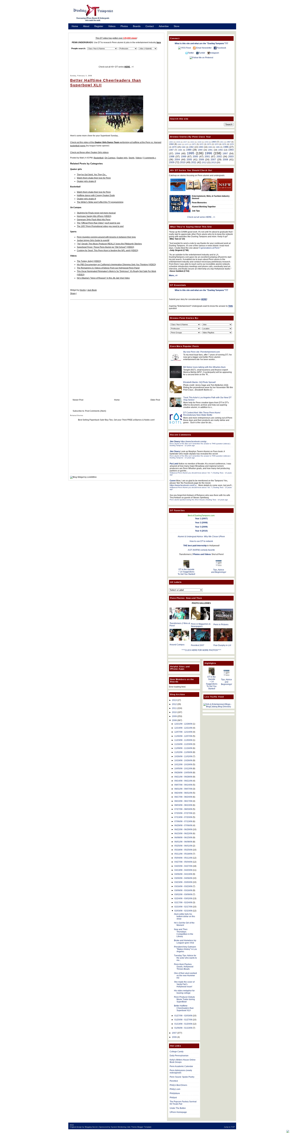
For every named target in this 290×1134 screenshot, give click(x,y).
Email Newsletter (204, 48)
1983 (201, 147)
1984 (210, 147)
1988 (180, 150)
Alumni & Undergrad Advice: (201, 536)
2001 (207, 156)
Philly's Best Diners (178, 1085)
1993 (231, 149)
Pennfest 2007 (197, 645)
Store (176, 26)
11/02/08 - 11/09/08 (183, 752)
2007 (213, 159)
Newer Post (78, 400)
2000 (195, 156)
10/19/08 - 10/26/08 (183, 760)
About (86, 26)
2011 (193, 162)
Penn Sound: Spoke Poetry (182, 1077)
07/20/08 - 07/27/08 (183, 813)
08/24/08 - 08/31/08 (183, 793)
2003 (231, 156)
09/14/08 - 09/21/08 (183, 781)
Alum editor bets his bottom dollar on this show (184, 916)
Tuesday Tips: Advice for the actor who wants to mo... (185, 957)
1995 (190, 153)
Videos (111, 26)
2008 (225, 159)
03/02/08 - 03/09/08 (183, 894)
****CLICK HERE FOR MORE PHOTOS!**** (201, 650)
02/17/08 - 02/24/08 (183, 902)
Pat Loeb (174, 463)
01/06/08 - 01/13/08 (183, 1028)
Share (73, 293)
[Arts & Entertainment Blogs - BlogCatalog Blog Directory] (218, 706)
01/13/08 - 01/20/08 (183, 1024)
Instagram (214, 53)
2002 (219, 156)
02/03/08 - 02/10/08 (183, 911)
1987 (171, 150)
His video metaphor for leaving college (184, 991)
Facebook (221, 48)
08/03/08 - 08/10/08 (183, 805)
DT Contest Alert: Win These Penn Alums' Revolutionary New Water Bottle (202, 413)
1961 (222, 142)
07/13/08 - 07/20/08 (183, 817)
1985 (218, 147)
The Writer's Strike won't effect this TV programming (100, 202)
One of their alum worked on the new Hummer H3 (185, 975)
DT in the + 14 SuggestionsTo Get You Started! (186, 571)
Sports (131, 158)
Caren (173, 480)
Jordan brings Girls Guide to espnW (93, 240)
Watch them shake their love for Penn (94, 178)
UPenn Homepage (178, 1112)
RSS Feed (186, 48)
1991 (210, 150)
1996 (208, 153)
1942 (192, 142)
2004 (177, 159)
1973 (209, 144)
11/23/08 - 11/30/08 (183, 740)
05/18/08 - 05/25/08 (183, 850)
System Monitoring (118, 1127)
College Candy (176, 1051)
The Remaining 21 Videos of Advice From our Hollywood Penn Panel (108, 268)
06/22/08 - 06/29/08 (183, 829)
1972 (201, 144)
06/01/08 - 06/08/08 (183, 842)
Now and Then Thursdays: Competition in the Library (183, 933)
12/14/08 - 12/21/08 (183, 728)
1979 (174, 147)
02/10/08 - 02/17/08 (183, 907)
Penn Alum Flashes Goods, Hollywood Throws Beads (183, 966)
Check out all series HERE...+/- (201, 217)
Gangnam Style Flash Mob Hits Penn (93, 219)
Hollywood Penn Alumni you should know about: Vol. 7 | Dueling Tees (196, 473)
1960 (213, 142)
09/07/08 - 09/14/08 (183, 785)
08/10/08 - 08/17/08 (183, 801)
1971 (194, 144)
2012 (204, 162)
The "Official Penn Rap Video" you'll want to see (98, 223)
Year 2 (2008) (201, 522)
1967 (229, 142)
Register (98, 26)
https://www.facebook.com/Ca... (184, 485)
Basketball (99, 158)
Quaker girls (122, 158)
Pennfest (174, 1081)
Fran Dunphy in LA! (222, 645)
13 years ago (190, 458)
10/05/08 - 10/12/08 (183, 768)
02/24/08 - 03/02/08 (183, 898)
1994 (177, 153)
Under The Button (178, 1108)
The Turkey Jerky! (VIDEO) (89, 261)
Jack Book (92, 290)
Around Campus (177, 644)
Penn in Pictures (220, 624)
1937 (185, 142)
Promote (76, 30)
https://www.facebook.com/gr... (194, 441)
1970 (187, 144)
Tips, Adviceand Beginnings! (218, 571)
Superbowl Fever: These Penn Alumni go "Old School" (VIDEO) (105, 247)
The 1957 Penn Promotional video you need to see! (100, 226)
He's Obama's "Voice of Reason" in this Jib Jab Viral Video (103, 278)
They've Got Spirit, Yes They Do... (92, 174)
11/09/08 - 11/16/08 (183, 748)
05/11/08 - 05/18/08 (183, 854)
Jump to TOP (229, 1127)
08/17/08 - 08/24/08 (183, 797)
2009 (171, 162)
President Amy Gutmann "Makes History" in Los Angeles (185, 949)
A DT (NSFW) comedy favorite (201, 550)
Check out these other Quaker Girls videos (89, 152)
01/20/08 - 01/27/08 (183, 1020)
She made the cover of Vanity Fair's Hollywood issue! (184, 984)
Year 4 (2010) (201, 531)
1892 (171, 142)
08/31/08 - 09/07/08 (183, 789)
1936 (178, 142)
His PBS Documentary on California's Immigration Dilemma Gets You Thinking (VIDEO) (116, 264)
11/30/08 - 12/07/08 (183, 736)
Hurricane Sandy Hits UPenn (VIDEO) (94, 216)
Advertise (164, 26)
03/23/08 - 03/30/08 (183, 882)
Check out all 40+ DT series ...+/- (116, 67)
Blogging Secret (91, 1127)
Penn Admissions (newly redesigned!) (181, 1071)
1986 (226, 147)
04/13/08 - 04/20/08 (183, 870)
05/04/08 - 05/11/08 (183, 858)
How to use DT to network (201, 541)
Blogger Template (144, 1127)
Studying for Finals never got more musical (96, 213)
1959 (206, 142)
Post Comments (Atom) (95, 411)
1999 (183, 156)
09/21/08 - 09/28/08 (183, 777)
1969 (179, 144)
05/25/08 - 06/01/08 (183, 846)
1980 (183, 147)
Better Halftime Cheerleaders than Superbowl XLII (184, 1008)
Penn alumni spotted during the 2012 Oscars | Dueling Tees (193, 500)
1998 (171, 156)
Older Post (155, 400)
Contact (150, 26)
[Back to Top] (287, 1131)
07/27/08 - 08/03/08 (183, 809)
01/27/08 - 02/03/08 (183, 1015)
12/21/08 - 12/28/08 (183, 724)
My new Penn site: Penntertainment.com (201, 352)
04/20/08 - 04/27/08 (183, 866)
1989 (188, 149)
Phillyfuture (175, 1093)
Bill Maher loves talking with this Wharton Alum (204, 367)
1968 (171, 144)
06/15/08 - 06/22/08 (183, 833)
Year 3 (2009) (201, 527)
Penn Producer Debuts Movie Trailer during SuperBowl (184, 999)
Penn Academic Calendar (181, 1066)
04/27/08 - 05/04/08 (183, 862)
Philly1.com (175, 1089)
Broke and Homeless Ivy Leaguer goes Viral (185, 941)
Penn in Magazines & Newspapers (200, 625)
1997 (225, 153)
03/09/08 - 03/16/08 (183, 890)
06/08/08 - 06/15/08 (183, 837)
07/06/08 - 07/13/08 (183, 821)
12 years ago (190, 445)
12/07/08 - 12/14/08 (183, 732)
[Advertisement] (178, 13)
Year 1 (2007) (201, 518)
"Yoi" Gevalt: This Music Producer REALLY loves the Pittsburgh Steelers (109, 244)
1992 (220, 150)
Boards (136, 26)
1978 (232, 144)
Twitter (191, 53)
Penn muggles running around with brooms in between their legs (106, 237)
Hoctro (83, 290)
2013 (213, 162)
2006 (201, 159)
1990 (200, 150)
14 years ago (223, 500)
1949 (199, 142)
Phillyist (173, 1097)
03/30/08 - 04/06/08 (183, 878)
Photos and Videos (202, 554)
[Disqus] (116, 346)
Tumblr (202, 53)
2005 (189, 159)
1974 (216, 144)
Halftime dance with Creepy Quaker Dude (96, 195)
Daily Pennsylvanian (179, 1055)
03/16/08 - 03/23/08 (183, 886)
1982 (191, 147)
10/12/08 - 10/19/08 (183, 764)
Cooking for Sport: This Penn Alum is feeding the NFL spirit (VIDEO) (107, 250)
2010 (182, 162)
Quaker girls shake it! (86, 181)
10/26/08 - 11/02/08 (183, 756)
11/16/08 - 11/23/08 (183, 744)
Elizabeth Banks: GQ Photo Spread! (199, 382)
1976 (224, 144)
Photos (124, 26)
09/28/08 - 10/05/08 (183, 772)
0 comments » (149, 158)
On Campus (110, 158)
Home (75, 26)
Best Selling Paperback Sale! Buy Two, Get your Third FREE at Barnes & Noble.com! (116, 420)
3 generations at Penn (209, 248)
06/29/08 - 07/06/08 (183, 825)
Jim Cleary (175, 441)
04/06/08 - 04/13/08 (183, 874)
